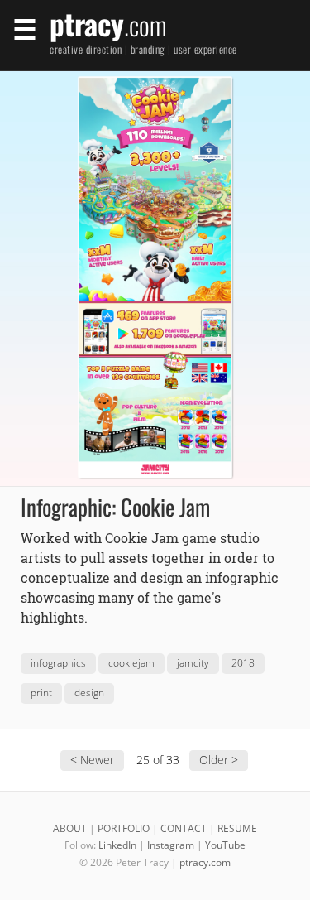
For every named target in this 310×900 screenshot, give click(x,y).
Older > (218, 760)
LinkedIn (117, 845)
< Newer (92, 760)
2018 (243, 663)
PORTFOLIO (124, 828)
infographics (58, 663)
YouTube (225, 845)
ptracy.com (205, 862)
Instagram (170, 845)
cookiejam (131, 663)
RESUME (237, 828)
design (89, 693)
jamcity (193, 663)
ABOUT (70, 828)
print (41, 693)
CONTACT (183, 828)
